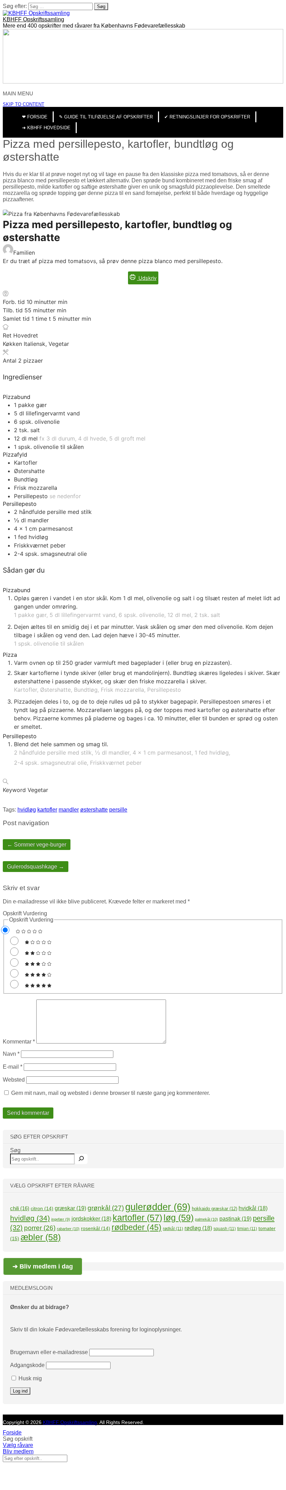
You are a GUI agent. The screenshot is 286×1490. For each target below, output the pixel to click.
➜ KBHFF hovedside (46, 127)
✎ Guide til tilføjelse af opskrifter (106, 116)
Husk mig (29, 1378)
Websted (14, 1080)
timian (247, 1228)
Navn (11, 1054)
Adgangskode (27, 1365)
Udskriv (147, 278)
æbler (41, 1237)
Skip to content (23, 104)
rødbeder (136, 1227)
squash (224, 1228)
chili (19, 1208)
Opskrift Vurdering (25, 913)
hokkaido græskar (214, 1208)
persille (118, 810)
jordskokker (91, 1219)
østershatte (94, 810)
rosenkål (95, 1228)
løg (179, 1217)
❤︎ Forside (34, 116)
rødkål (173, 1228)
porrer (39, 1227)
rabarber (68, 1229)
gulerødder (157, 1207)
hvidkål (253, 1208)
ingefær (60, 1219)
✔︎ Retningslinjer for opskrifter (207, 116)
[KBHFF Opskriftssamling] (36, 13)
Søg (15, 1150)
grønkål (106, 1208)
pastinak (235, 1218)
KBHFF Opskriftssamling (33, 19)
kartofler (47, 810)
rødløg (198, 1228)
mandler (69, 810)
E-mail (12, 1067)
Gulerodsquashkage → (35, 867)
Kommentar (19, 1042)
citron (42, 1208)
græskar (70, 1208)
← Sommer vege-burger (36, 845)
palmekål (206, 1219)
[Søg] (81, 1159)
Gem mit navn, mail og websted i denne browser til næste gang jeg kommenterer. (110, 1093)
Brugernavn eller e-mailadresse (49, 1352)
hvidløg (26, 810)
